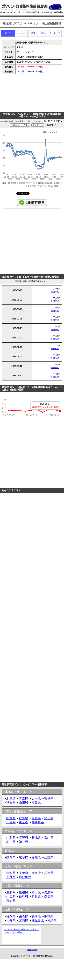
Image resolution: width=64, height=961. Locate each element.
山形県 (23, 802)
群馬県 (23, 818)
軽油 (33, 33)
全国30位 (55, 320)
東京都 (23, 822)
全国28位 (55, 292)
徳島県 (23, 896)
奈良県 (11, 877)
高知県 (11, 901)
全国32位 (55, 348)
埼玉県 (48, 818)
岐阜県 (23, 857)
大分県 (11, 920)
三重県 (48, 857)
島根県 (23, 892)
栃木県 (11, 818)
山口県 (11, 896)
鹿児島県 (38, 920)
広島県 (48, 892)
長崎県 (36, 916)
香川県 (36, 896)
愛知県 (36, 857)
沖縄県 (51, 920)
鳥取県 (11, 892)
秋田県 (11, 802)
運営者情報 (32, 949)
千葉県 (11, 822)
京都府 (23, 873)
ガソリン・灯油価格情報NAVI (36, 956)
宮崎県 (23, 920)
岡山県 (36, 892)
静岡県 (11, 857)
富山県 (48, 838)
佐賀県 (23, 916)
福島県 (36, 802)
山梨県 (11, 838)
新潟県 (36, 838)
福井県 (23, 842)
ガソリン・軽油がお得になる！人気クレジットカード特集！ (21, 931)
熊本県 (48, 916)
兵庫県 (48, 873)
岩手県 (36, 798)
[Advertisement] (32, 93)
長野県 (23, 838)
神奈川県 (38, 822)
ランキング (54, 33)
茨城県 (36, 818)
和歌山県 (25, 877)
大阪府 (36, 873)
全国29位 (55, 301)
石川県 (11, 842)
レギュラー (8, 33)
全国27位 (55, 339)
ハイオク (22, 33)
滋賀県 (11, 873)
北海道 (11, 798)
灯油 (43, 33)
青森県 (23, 798)
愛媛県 (48, 896)
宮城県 (48, 798)
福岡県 (11, 916)
